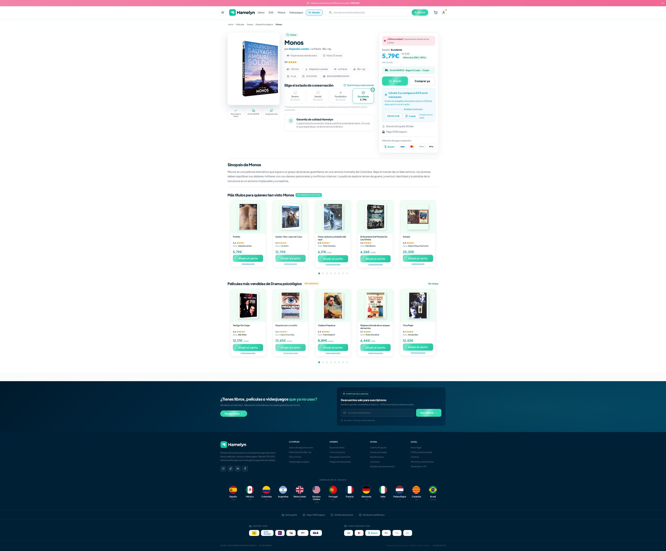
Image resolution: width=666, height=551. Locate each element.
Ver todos (433, 283)
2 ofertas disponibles (333, 264)
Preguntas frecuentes (340, 461)
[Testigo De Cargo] (248, 305)
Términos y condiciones (422, 461)
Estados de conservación (382, 466)
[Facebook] (245, 469)
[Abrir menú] (222, 12)
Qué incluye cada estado (360, 85)
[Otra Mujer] (418, 305)
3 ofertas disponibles (375, 264)
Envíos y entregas (378, 452)
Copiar (412, 116)
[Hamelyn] (242, 12)
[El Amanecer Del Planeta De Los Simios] (375, 216)
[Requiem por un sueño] (290, 305)
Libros (261, 12)
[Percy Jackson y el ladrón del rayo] (333, 216)
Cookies (415, 457)
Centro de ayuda (378, 447)
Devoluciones (377, 457)
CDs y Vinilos (295, 457)
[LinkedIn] (238, 469)
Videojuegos (296, 12)
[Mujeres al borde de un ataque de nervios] (375, 305)
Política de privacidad (421, 452)
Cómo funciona (337, 452)
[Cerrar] (662, 3)
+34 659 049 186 (439, 545)
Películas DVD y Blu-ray (300, 452)
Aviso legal (416, 447)
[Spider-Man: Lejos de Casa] (290, 216)
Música (281, 12)
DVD (271, 12)
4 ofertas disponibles (248, 353)
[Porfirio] (248, 216)
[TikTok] (230, 469)
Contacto (375, 461)
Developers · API (418, 466)
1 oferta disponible (248, 264)
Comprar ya (422, 81)
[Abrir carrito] (435, 12)
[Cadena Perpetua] (333, 305)
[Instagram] (223, 469)
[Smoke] (418, 216)
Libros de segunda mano (301, 447)
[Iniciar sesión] (444, 12)
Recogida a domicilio (340, 457)
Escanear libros (337, 447)
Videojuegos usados (299, 461)
